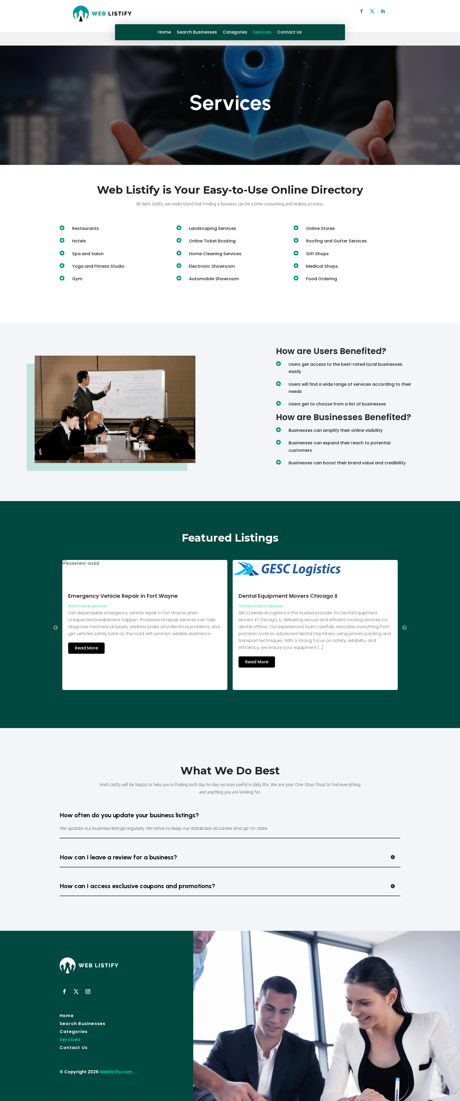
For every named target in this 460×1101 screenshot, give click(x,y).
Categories (235, 32)
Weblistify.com (116, 1072)
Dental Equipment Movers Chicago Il (117, 596)
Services (262, 32)
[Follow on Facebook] (361, 11)
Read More (86, 662)
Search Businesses (197, 32)
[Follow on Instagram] (88, 991)
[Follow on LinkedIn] (383, 11)
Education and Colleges (261, 626)
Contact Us (289, 32)
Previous (55, 628)
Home (164, 32)
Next (404, 628)
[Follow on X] (372, 11)
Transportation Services (90, 606)
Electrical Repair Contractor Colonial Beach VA (302, 616)
